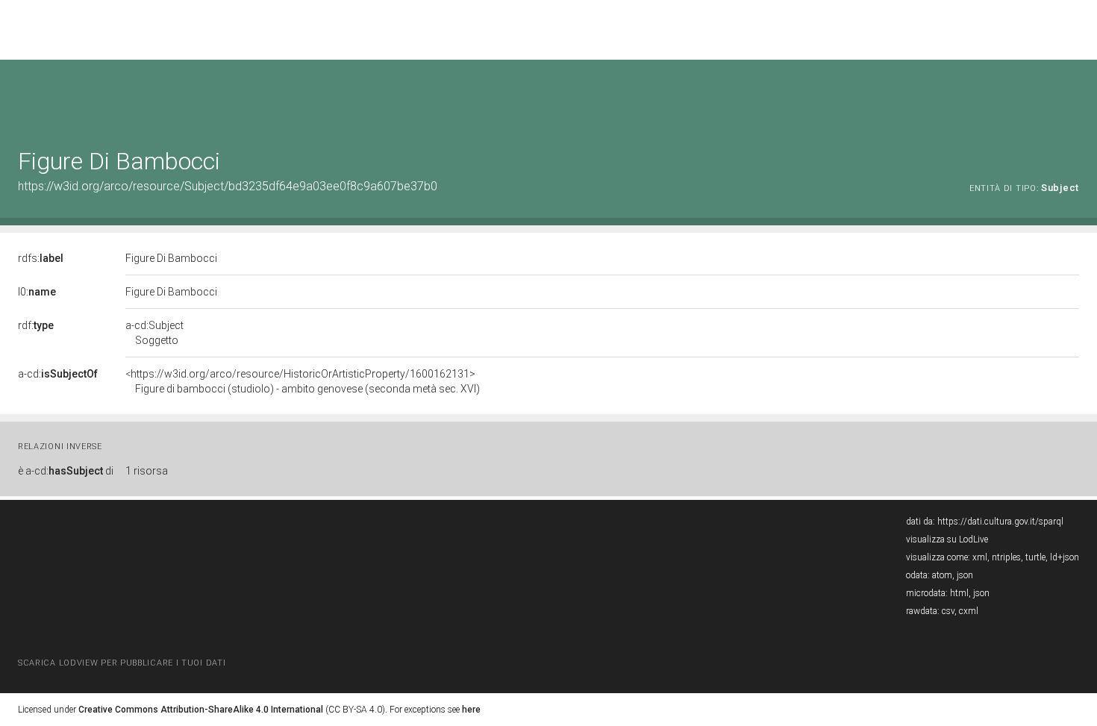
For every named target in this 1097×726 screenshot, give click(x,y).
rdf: (36, 325)
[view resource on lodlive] (1072, 97)
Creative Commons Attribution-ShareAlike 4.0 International (200, 709)
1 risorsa (146, 471)
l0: (37, 292)
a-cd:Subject (154, 332)
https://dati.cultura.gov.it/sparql (1000, 521)
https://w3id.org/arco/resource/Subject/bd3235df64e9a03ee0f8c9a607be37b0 (227, 186)
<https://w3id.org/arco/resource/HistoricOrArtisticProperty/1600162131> (302, 381)
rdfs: (40, 258)
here (471, 709)
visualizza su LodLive (947, 539)
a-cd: (58, 374)
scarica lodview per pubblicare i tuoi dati (121, 663)
